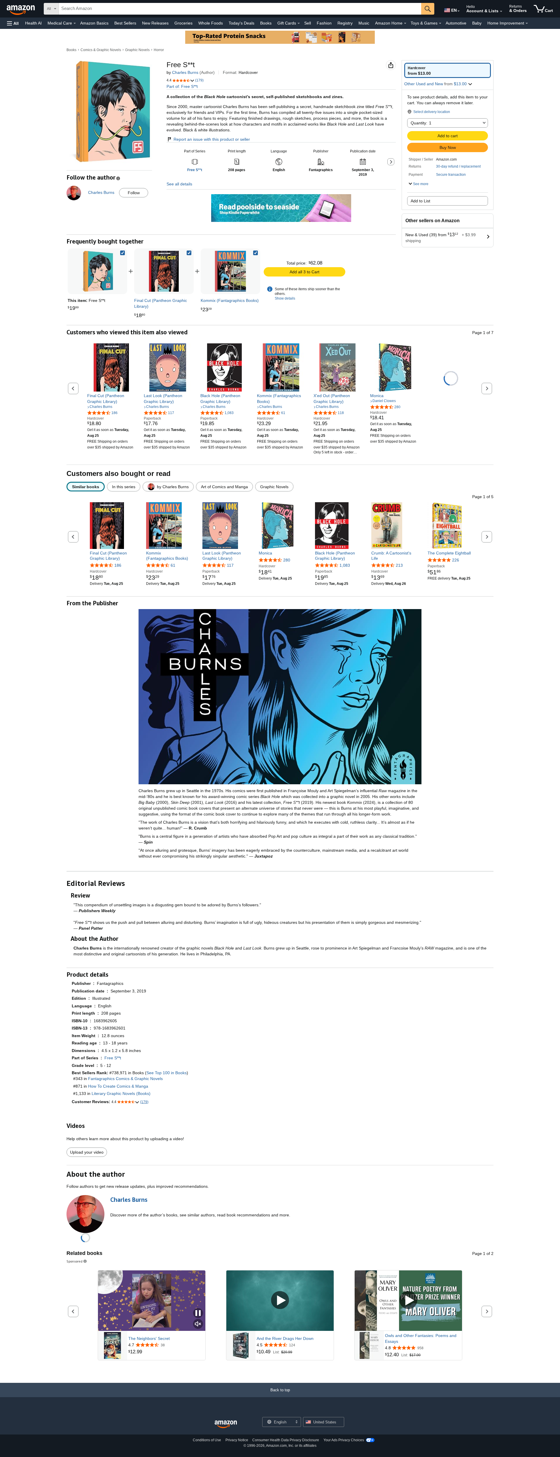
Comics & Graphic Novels (100, 50)
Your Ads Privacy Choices (343, 1440)
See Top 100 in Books (166, 1072)
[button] (12, 23)
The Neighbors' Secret (149, 1338)
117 (230, 565)
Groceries (183, 23)
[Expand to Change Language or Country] (458, 11)
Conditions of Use (207, 1440)
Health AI (33, 23)
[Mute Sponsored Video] (198, 1324)
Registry (345, 23)
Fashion (324, 23)
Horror (159, 50)
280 (286, 560)
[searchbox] (240, 8)
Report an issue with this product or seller (212, 139)
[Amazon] (21, 8)
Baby (477, 23)
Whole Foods (210, 23)
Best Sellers (125, 23)
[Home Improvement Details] (527, 23)
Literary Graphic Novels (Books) (121, 1093)
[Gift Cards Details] (299, 23)
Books (266, 23)
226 (455, 560)
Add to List (420, 201)
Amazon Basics (94, 23)
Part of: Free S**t (182, 86)
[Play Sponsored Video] (280, 1300)
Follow (134, 192)
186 (117, 565)
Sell (307, 23)
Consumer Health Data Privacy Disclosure (285, 1440)
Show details (285, 298)
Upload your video (87, 1152)
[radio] (448, 70)
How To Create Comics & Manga (118, 1086)
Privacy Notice (236, 1440)
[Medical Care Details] (75, 23)
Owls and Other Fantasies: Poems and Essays (420, 1338)
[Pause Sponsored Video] (198, 1313)
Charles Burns (185, 72)
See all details (179, 184)
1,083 (345, 565)
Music (363, 23)
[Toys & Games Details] (440, 23)
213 (399, 565)
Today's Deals (241, 23)
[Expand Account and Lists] (501, 11)
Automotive (456, 23)
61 (173, 565)
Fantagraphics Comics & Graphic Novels (125, 1078)
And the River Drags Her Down (285, 1338)
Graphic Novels (137, 50)
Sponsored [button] (74, 1261)
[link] (164, 271)
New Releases (155, 23)
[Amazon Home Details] (405, 23)
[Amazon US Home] (226, 1424)
